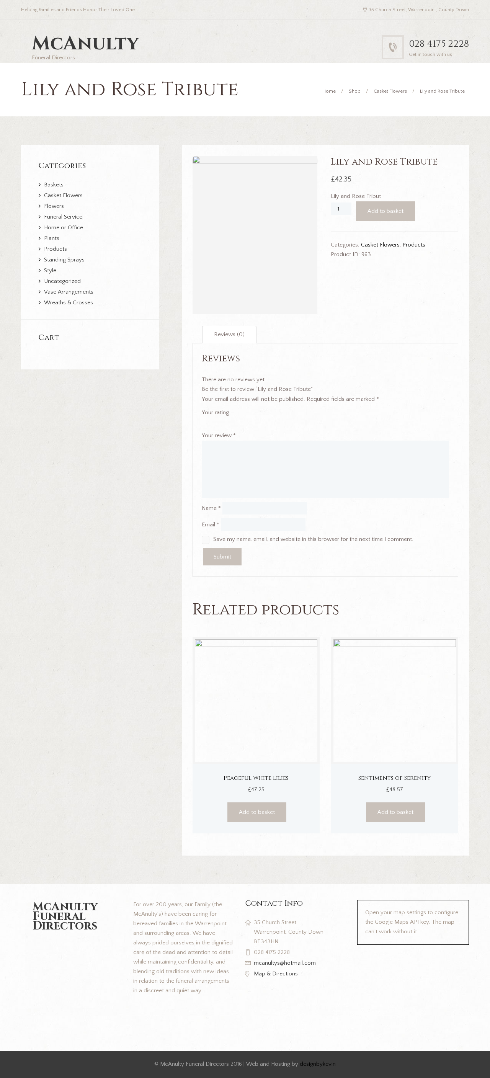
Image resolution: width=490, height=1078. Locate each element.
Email (210, 524)
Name (211, 508)
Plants (51, 238)
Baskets (54, 184)
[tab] (229, 334)
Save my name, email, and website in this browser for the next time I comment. (313, 539)
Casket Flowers (390, 91)
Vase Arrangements (68, 292)
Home (329, 91)
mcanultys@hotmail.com (285, 963)
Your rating (215, 412)
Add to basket (385, 211)
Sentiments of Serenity (394, 778)
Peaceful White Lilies (256, 778)
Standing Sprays (64, 259)
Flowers (54, 206)
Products (413, 245)
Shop (355, 91)
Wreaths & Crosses (68, 302)
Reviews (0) (229, 334)
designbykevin (318, 1064)
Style (50, 270)
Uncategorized (62, 281)
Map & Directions (276, 973)
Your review (219, 435)
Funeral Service (63, 217)
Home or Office (63, 227)
